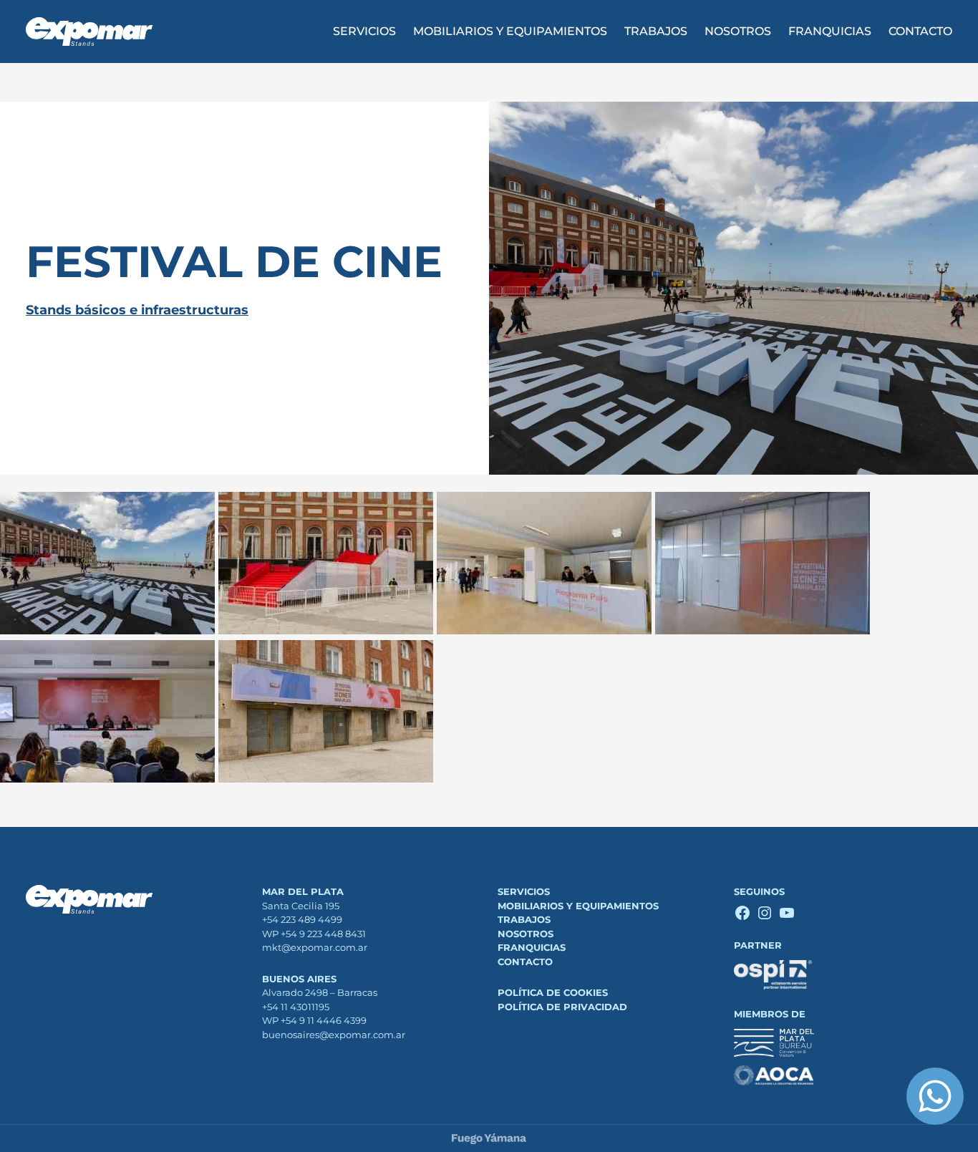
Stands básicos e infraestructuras (137, 310)
